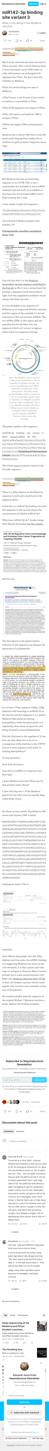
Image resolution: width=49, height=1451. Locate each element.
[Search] (44, 1315)
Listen (43, 33)
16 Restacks (35, 1102)
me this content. (35, 524)
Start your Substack (17, 1438)
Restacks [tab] (20, 1131)
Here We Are (14, 1156)
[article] (24, 1332)
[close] (41, 1363)
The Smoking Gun (12, 1349)
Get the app (37, 1438)
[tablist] (14, 1131)
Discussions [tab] (23, 1315)
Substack (11, 1445)
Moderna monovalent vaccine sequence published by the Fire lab (24, 284)
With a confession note (13, 1353)
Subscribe (33, 4)
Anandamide (14, 32)
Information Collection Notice (30, 1089)
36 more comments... (11, 1301)
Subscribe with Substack (26, 1412)
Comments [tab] (8, 1131)
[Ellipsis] (45, 1156)
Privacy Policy (33, 1424)
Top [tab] (5, 1315)
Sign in (43, 4)
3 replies (15, 1232)
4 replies (15, 1289)
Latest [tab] (12, 1315)
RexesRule (13, 1241)
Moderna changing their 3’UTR (29, 979)
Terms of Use (37, 1086)
